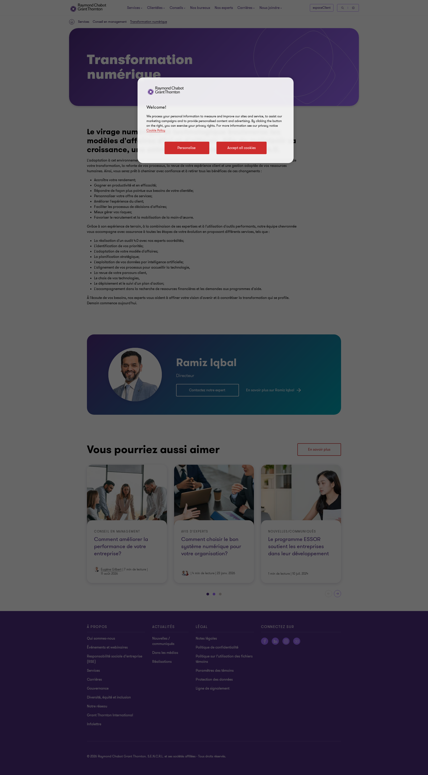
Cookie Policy (155, 130)
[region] (216, 120)
